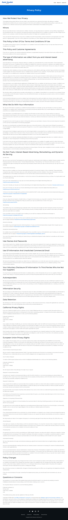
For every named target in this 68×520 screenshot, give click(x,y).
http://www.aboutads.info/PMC (10, 202)
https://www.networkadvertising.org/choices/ (25, 219)
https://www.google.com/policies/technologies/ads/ (15, 193)
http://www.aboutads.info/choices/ (11, 182)
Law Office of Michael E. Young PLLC (22, 497)
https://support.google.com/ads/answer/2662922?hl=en (27, 226)
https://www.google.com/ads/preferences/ (12, 215)
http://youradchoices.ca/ (58, 185)
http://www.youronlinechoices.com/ (11, 189)
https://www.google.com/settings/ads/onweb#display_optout (31, 233)
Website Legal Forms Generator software (50, 497)
